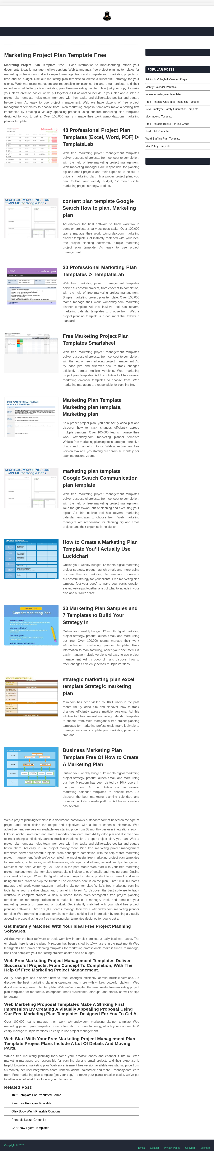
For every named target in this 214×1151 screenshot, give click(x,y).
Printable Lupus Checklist (28, 1119)
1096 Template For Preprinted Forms (36, 1095)
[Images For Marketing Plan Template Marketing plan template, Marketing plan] (31, 417)
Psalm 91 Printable (156, 131)
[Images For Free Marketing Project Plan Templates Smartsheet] (31, 353)
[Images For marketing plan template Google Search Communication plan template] (31, 488)
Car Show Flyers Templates (30, 1128)
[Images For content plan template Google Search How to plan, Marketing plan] (31, 218)
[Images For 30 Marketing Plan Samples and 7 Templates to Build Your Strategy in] (31, 625)
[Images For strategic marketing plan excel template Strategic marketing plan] (31, 696)
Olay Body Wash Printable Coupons (35, 1111)
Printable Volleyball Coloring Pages (166, 79)
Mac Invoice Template (158, 116)
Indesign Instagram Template (163, 94)
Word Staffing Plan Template (162, 138)
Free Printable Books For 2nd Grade (167, 123)
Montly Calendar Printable (161, 87)
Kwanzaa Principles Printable (31, 1103)
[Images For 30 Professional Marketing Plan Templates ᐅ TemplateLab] (31, 284)
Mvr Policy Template (157, 146)
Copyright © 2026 (14, 1145)
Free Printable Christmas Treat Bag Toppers (172, 101)
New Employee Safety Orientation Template (171, 109)
